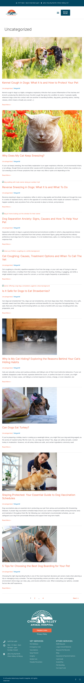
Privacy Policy (42, 634)
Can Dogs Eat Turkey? (15, 427)
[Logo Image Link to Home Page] (12, 12)
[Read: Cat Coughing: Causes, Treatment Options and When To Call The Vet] (20, 251)
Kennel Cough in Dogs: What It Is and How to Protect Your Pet (40, 82)
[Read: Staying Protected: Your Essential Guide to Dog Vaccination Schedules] (29, 472)
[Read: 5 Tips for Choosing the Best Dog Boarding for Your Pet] (29, 544)
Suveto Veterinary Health (15, 678)
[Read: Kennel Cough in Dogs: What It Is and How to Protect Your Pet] (42, 58)
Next (76, 598)
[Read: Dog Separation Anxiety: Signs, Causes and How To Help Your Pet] (21, 213)
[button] (58, 12)
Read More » (6, 104)
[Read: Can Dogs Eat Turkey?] (29, 405)
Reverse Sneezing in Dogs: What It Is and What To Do (35, 187)
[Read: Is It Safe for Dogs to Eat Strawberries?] (26, 286)
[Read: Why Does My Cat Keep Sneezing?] (42, 131)
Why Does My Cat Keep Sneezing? (23, 155)
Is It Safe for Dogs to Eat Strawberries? (26, 291)
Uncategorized (7, 88)
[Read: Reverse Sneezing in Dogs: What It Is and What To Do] (21, 182)
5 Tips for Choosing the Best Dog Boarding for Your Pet (36, 566)
